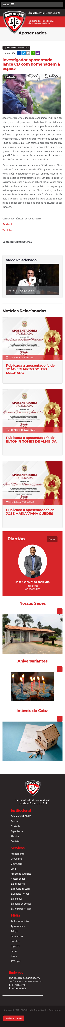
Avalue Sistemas (14, 1018)
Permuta (17, 898)
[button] (32, 4)
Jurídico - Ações (20, 893)
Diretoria (15, 826)
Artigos (14, 931)
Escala (52, 539)
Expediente (17, 831)
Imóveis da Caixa (21, 888)
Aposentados (18, 926)
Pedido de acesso (21, 903)
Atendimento (17, 853)
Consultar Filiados (22, 908)
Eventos (15, 941)
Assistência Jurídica (21, 873)
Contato (15, 841)
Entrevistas (17, 936)
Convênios (16, 858)
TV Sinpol (15, 961)
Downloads (16, 863)
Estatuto (15, 821)
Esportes (15, 946)
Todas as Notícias (20, 921)
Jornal (14, 956)
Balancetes (18, 883)
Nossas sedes (18, 878)
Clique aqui (51, 12)
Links (13, 868)
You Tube (7, 230)
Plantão (15, 836)
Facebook (7, 224)
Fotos (14, 951)
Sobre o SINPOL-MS (21, 816)
